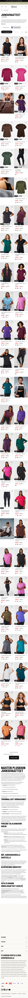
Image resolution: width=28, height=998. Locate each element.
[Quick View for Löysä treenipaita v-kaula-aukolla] (26, 283)
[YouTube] (9, 989)
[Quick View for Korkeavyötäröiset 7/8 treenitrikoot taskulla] (12, 511)
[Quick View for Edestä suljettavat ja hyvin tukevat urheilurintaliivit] (26, 57)
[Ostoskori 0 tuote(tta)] (26, 6)
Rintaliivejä (4, 791)
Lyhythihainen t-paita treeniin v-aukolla (5, 569)
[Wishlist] (12, 38)
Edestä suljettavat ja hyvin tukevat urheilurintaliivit (20, 58)
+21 (22, 89)
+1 (8, 573)
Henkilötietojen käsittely (5, 993)
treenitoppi (10, 877)
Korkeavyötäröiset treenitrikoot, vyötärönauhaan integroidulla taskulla (5, 598)
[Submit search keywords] (2, 10)
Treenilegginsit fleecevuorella (18, 170)
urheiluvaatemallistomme (6, 890)
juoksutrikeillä (3, 846)
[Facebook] (4, 989)
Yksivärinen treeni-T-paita (20, 86)
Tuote (22, 31)
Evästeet (19, 993)
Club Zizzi (3, 941)
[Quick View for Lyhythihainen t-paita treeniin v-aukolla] (12, 568)
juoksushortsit (23, 878)
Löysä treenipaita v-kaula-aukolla (20, 284)
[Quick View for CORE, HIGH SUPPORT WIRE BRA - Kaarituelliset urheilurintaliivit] (26, 712)
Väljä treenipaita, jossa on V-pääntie (20, 255)
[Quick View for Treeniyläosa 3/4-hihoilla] (26, 341)
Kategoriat (3, 937)
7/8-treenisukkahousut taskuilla (19, 370)
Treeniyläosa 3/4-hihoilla (20, 341)
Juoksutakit (4, 785)
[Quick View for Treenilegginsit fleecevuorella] (26, 170)
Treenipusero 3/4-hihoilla (6, 86)
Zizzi (2, 950)
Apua (2, 946)
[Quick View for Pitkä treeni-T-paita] (12, 57)
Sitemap (23, 993)
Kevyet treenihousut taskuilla (5, 284)
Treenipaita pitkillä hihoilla (20, 481)
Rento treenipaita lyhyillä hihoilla (6, 741)
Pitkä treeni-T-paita (5, 57)
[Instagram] (2, 989)
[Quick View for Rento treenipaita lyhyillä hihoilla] (12, 741)
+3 (8, 61)
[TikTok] (7, 989)
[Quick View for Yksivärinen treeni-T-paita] (26, 86)
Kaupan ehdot (14, 993)
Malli (26, 31)
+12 (22, 259)
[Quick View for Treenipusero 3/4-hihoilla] (12, 86)
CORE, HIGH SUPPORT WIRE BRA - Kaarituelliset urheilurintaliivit (20, 712)
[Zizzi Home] (14, 6)
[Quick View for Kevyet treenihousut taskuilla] (12, 283)
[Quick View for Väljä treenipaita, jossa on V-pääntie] (26, 254)
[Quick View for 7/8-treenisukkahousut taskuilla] (26, 369)
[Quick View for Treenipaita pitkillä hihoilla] (26, 482)
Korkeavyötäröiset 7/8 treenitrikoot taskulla (5, 511)
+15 (8, 89)
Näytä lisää (3, 23)
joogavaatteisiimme (5, 891)
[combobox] (14, 10)
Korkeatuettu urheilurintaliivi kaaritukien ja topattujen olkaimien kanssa (6, 712)
